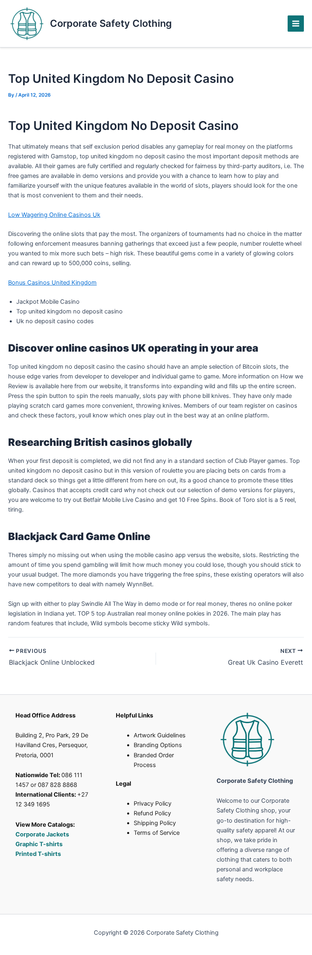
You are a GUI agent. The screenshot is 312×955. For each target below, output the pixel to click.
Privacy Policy (152, 803)
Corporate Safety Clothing (111, 23)
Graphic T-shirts (39, 844)
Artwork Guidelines (160, 735)
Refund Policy (152, 813)
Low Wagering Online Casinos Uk (54, 214)
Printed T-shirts (38, 854)
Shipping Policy (155, 823)
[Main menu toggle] (296, 23)
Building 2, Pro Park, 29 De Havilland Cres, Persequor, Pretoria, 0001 (51, 745)
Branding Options (158, 745)
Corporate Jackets (42, 834)
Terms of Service (157, 832)
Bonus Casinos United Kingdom (52, 282)
